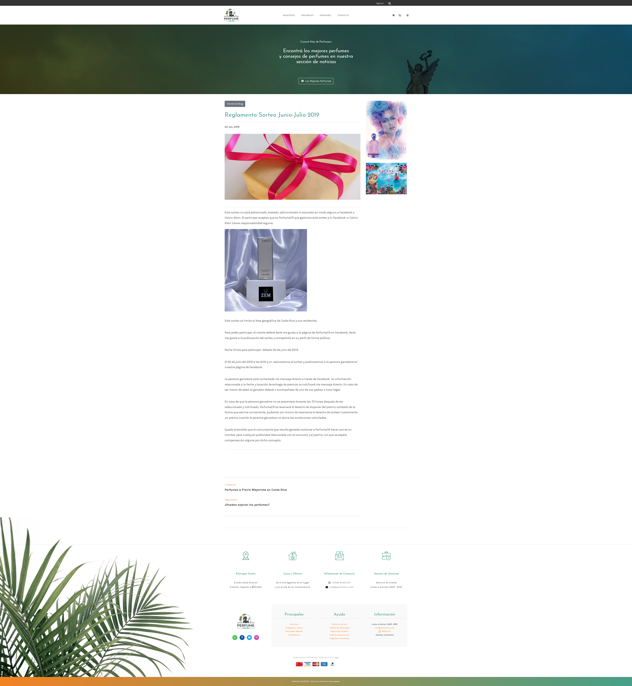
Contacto (343, 15)
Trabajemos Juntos (294, 628)
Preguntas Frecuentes (339, 638)
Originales (307, 15)
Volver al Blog (235, 103)
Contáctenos (294, 635)
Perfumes (325, 15)
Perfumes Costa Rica (346, 3)
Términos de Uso (339, 624)
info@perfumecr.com (341, 586)
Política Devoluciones (339, 635)
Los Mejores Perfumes (317, 81)
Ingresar (379, 3)
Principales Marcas (294, 631)
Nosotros (289, 15)
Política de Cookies (339, 631)
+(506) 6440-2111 (341, 582)
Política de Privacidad (339, 628)
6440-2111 (386, 631)
